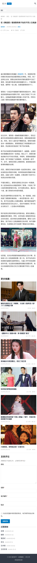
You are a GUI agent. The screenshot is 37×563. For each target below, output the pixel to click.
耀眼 (2, 535)
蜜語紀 (3, 538)
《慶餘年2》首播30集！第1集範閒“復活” (15, 333)
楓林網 (3, 16)
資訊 (8, 16)
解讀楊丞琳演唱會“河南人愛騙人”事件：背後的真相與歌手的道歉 (18, 418)
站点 (2, 505)
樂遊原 (20, 74)
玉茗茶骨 (4, 549)
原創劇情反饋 (18, 560)
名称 (3, 487)
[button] (4, 10)
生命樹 (3, 545)
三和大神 (27, 557)
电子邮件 (4, 496)
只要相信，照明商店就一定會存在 (12, 447)
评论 (2, 464)
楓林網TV (14, 557)
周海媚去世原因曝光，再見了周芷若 (13, 361)
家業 (2, 531)
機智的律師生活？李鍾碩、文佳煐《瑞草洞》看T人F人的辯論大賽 (18, 304)
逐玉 (2, 542)
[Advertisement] (18, 54)
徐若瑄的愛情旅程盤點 (9, 389)
